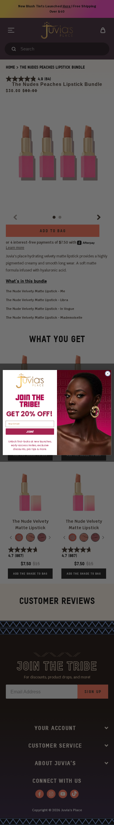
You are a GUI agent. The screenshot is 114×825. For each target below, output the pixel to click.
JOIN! (30, 431)
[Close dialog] (107, 373)
